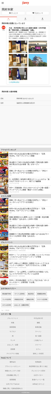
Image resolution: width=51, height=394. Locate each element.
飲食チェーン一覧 (38, 380)
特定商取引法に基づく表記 (38, 366)
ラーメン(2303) (19, 294)
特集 (12, 323)
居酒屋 (12, 349)
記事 (25, 19)
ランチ (12, 340)
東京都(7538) (6, 294)
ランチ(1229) (6, 299)
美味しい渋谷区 (38, 353)
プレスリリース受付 (38, 371)
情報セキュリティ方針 (12, 371)
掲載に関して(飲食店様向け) (12, 388)
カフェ (38, 349)
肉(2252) (31, 294)
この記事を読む (14, 82)
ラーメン (38, 331)
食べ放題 (38, 336)
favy (2, 310)
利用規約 (38, 362)
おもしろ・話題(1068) (21, 305)
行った (14, 13)
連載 (38, 323)
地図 (42, 19)
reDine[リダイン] (38, 384)
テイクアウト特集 (13, 353)
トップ (8, 19)
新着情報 (13, 327)
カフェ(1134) (6, 305)
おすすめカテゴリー (8, 288)
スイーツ (38, 345)
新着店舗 (38, 327)
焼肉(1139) (30, 299)
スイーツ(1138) (42, 299)
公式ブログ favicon (12, 384)
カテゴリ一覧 (6, 314)
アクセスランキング (8, 150)
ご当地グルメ (38, 340)
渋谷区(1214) (18, 299)
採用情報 (13, 380)
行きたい (38, 13)
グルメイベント (12, 318)
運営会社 (13, 362)
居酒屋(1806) (41, 294)
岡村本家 (7, 9)
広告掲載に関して (13, 375)
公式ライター (38, 375)
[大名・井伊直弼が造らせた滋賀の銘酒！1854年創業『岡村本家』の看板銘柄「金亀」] (18, 47)
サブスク (13, 331)
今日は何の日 (38, 318)
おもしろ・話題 (12, 345)
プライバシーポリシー (12, 366)
